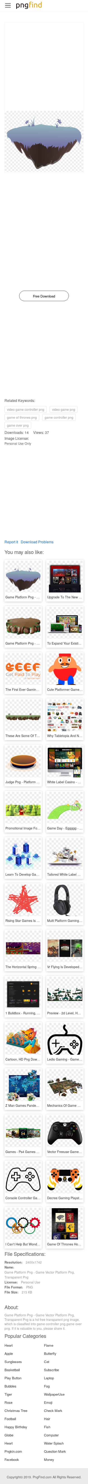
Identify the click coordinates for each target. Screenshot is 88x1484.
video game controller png (25, 409)
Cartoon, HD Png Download (25, 1059)
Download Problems (37, 541)
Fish (47, 1426)
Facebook (12, 1459)
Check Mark (53, 1410)
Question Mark (55, 1451)
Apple (9, 1353)
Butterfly (50, 1353)
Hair (47, 1418)
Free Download (44, 296)
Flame (48, 1345)
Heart (9, 1345)
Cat (46, 1361)
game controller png (59, 417)
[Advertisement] (44, 66)
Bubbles (10, 1386)
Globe (9, 1435)
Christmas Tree (16, 1410)
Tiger (8, 1394)
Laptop (49, 1377)
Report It (11, 541)
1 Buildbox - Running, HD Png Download (34, 1013)
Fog (47, 1386)
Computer (51, 1435)
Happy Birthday (16, 1426)
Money (49, 1459)
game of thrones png (22, 417)
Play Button (13, 1377)
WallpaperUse (54, 1394)
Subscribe (51, 1369)
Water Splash (54, 1443)
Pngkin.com (13, 1451)
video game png (63, 409)
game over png (18, 425)
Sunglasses (13, 1361)
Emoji (48, 1402)
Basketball (12, 1369)
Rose (8, 1402)
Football (10, 1418)
